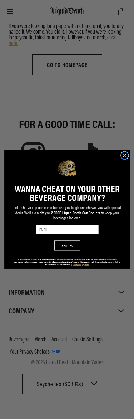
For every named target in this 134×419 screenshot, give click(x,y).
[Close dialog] (124, 155)
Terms (86, 264)
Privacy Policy (78, 264)
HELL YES (67, 245)
